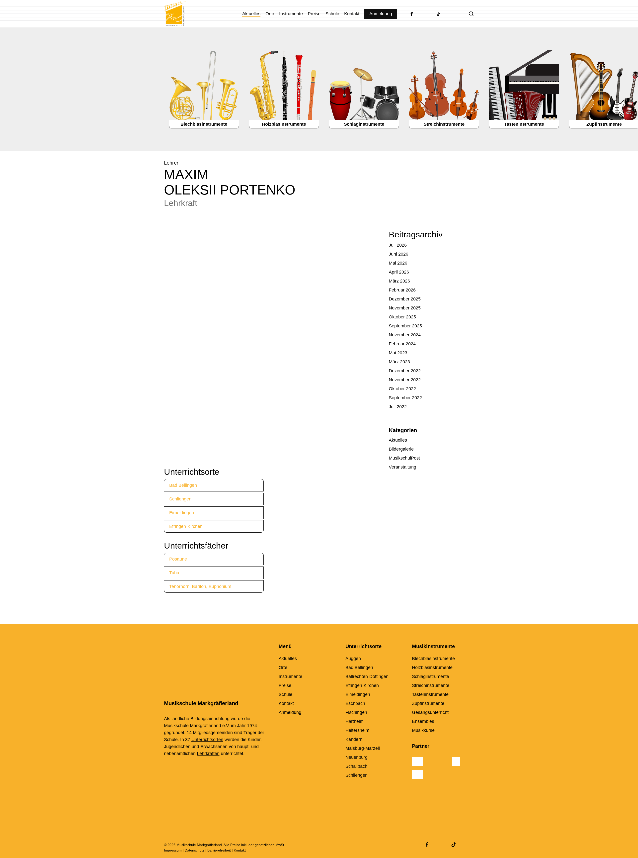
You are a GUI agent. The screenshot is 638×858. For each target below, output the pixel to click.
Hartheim (354, 721)
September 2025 (405, 325)
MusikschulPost (404, 458)
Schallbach (356, 766)
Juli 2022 (398, 406)
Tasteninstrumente (430, 694)
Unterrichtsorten (207, 739)
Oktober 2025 (402, 316)
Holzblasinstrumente (432, 667)
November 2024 (405, 334)
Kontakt (286, 703)
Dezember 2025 (405, 298)
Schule (285, 694)
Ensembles (423, 721)
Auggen (353, 658)
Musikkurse (423, 730)
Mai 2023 (398, 352)
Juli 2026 (398, 245)
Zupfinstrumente (428, 703)
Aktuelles (398, 440)
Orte (283, 667)
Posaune (178, 559)
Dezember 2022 (405, 370)
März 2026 (399, 281)
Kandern (353, 739)
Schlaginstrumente (430, 676)
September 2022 (405, 397)
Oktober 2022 (402, 388)
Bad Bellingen (183, 485)
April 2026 (399, 272)
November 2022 (405, 379)
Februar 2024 (402, 343)
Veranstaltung (402, 467)
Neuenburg (356, 757)
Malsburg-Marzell (362, 748)
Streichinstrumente (430, 685)
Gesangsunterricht (430, 712)
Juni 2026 (398, 254)
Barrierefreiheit (219, 850)
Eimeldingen (181, 512)
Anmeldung (290, 712)
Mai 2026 (398, 263)
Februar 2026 (402, 289)
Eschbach (355, 703)
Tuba (174, 572)
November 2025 (405, 307)
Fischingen (356, 712)
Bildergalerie (401, 449)
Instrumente (290, 676)
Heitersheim (357, 730)
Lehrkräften (208, 753)
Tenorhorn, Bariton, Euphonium (200, 586)
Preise (285, 685)
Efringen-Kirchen (186, 526)
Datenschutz (194, 850)
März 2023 (399, 361)
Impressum (173, 850)
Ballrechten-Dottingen (367, 676)
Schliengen (180, 498)
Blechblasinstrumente (433, 658)
